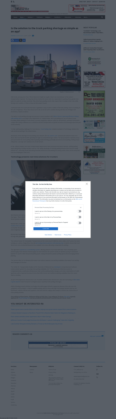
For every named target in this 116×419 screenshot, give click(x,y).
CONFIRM (46, 228)
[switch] (79, 211)
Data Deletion (48, 234)
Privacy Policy (67, 234)
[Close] (87, 184)
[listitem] (58, 207)
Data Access (58, 234)
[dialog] (58, 209)
